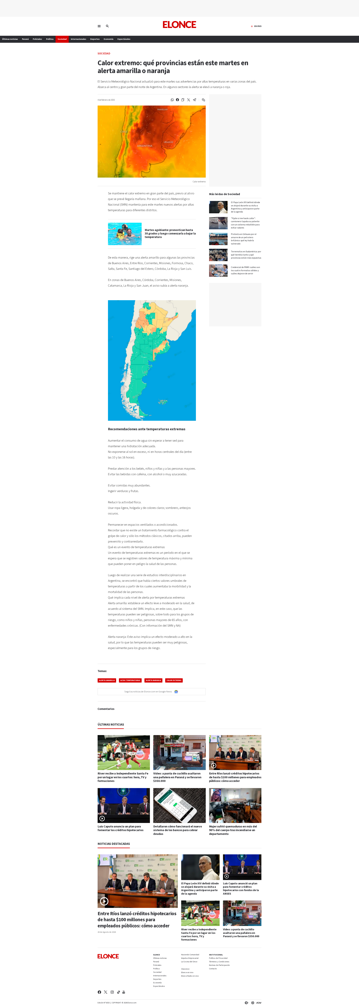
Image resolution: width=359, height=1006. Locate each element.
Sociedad (104, 53)
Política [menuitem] (49, 39)
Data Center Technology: (252, 1003)
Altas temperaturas (130, 680)
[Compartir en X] (188, 100)
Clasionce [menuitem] (185, 969)
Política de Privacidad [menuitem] (218, 958)
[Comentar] (201, 100)
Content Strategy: (246, 1003)
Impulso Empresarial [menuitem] (189, 958)
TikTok (118, 992)
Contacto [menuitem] (213, 969)
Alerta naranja (153, 680)
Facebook (99, 992)
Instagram (112, 992)
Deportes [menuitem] (95, 39)
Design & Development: (258, 1003)
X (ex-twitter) (106, 992)
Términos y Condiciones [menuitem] (219, 962)
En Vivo (258, 26)
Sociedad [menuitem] (62, 39)
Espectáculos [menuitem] (124, 39)
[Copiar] (182, 100)
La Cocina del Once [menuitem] (189, 962)
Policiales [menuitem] (37, 39)
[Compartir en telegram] (194, 100)
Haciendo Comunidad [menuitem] (190, 955)
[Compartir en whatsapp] (172, 100)
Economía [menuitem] (108, 39)
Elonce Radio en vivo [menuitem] (190, 976)
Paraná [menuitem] (25, 39)
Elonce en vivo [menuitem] (187, 973)
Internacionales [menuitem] (78, 39)
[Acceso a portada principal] (179, 24)
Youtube (123, 992)
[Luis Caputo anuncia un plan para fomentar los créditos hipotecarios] (124, 805)
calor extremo (174, 680)
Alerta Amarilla (107, 680)
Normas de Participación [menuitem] (219, 965)
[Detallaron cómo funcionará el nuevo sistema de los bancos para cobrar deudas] (179, 805)
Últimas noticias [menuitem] (10, 39)
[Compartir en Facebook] (177, 100)
